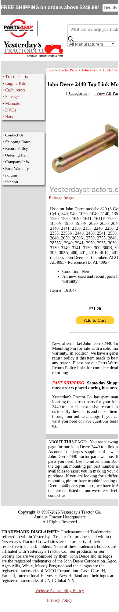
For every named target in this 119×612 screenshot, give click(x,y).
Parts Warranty (17, 168)
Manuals (12, 103)
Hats (9, 117)
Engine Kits (15, 83)
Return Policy (16, 148)
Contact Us (14, 135)
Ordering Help (17, 155)
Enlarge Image (61, 198)
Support (11, 182)
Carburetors (15, 90)
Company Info (17, 162)
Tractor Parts (16, 76)
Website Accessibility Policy (59, 590)
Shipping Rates (18, 141)
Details (110, 7)
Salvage (12, 97)
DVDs (10, 110)
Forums (11, 175)
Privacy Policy (59, 600)
